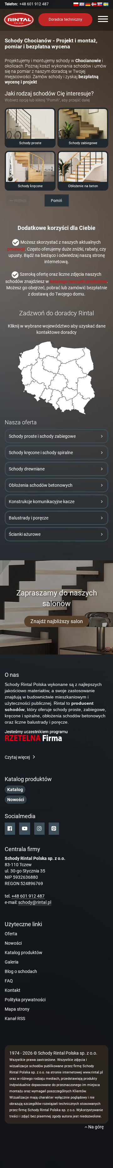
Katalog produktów (23, 952)
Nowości (13, 943)
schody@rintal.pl (34, 902)
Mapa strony (17, 1009)
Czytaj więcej (17, 757)
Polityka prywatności (25, 999)
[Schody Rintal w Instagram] (39, 829)
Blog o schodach (21, 971)
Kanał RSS (15, 1018)
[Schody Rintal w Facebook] (10, 829)
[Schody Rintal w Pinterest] (54, 829)
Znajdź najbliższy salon (56, 621)
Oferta (11, 933)
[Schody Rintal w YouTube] (24, 829)
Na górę (95, 1126)
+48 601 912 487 (34, 4)
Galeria (12, 961)
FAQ (9, 980)
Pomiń (56, 200)
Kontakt (12, 990)
